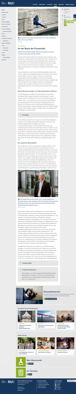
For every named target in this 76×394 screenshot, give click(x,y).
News (55, 4)
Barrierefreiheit (21, 388)
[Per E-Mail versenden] (65, 25)
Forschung (42, 4)
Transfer (49, 4)
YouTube (58, 389)
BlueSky (58, 386)
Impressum (20, 390)
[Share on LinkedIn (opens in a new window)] (68, 21)
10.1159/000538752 (30, 279)
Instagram (58, 382)
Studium (35, 4)
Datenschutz (21, 387)
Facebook (58, 387)
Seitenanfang (71, 380)
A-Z (75, 16)
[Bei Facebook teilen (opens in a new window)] (65, 21)
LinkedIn (58, 384)
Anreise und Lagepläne (43, 384)
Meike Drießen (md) (67, 17)
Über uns (61, 4)
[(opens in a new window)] (7, 3)
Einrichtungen (69, 4)
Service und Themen (43, 382)
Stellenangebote (42, 387)
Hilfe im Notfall (41, 386)
